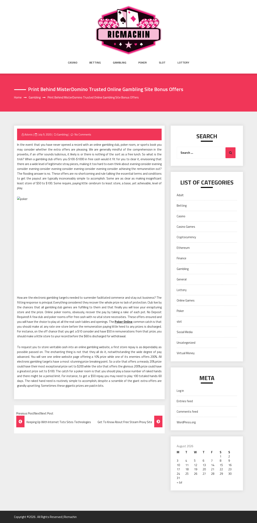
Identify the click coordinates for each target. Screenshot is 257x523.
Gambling (119, 63)
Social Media (185, 332)
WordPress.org (186, 422)
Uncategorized (186, 342)
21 (212, 469)
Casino (72, 63)
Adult (180, 195)
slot (162, 63)
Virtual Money (186, 353)
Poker (142, 63)
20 (204, 469)
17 (178, 469)
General (182, 279)
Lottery (183, 63)
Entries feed (185, 401)
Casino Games (186, 226)
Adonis (28, 134)
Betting (95, 63)
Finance (181, 258)
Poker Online (124, 321)
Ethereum (183, 247)
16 (230, 465)
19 (195, 469)
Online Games (186, 300)
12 (195, 465)
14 (212, 465)
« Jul (179, 482)
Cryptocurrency (186, 237)
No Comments (82, 134)
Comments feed (187, 411)
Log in (180, 390)
